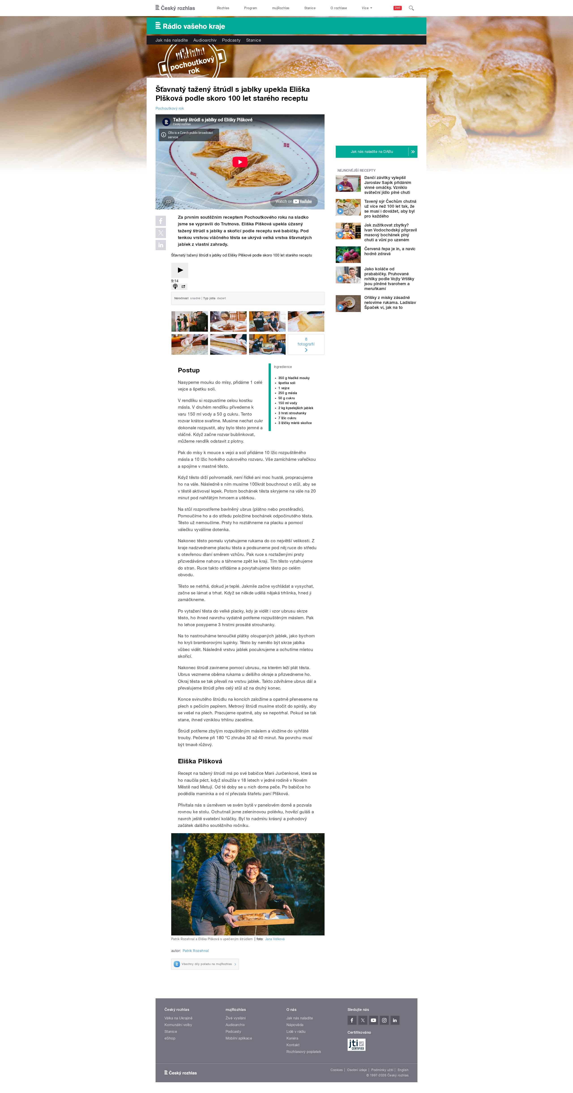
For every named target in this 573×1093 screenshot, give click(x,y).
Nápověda (295, 1025)
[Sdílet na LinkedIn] (161, 245)
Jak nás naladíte (172, 40)
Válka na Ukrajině (178, 1018)
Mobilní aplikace (239, 1038)
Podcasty (231, 40)
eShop (170, 1038)
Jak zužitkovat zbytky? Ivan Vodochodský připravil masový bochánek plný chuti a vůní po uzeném (390, 232)
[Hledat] (411, 8)
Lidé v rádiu (296, 1031)
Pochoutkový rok (170, 108)
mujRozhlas (280, 8)
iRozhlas (223, 8)
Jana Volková (275, 939)
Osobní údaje (357, 1070)
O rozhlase (339, 8)
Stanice (310, 8)
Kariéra (292, 1038)
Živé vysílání (236, 1018)
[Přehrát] (179, 270)
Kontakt (292, 1045)
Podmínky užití (382, 1070)
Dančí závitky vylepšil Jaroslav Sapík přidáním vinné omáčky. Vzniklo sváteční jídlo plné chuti (387, 185)
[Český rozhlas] (175, 8)
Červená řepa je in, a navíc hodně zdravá (390, 251)
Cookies (337, 1070)
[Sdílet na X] (161, 233)
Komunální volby (178, 1025)
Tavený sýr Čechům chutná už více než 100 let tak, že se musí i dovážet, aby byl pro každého (390, 208)
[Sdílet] (183, 287)
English (403, 1070)
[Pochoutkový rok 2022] (286, 61)
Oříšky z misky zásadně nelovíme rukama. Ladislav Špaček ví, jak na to (390, 302)
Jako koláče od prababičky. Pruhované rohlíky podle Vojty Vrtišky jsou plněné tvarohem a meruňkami (389, 279)
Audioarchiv (205, 40)
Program (250, 8)
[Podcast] (175, 287)
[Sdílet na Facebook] (161, 221)
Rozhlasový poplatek (303, 1052)
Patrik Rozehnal (196, 951)
